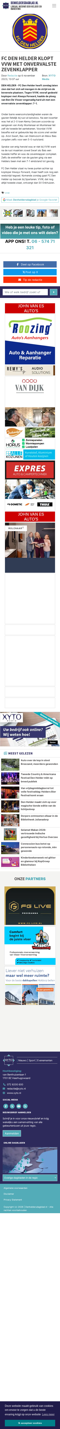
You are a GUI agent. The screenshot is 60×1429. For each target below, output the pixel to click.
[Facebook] (6, 1106)
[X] (12, 1106)
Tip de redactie (32, 279)
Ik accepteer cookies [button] (30, 1423)
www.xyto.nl (14, 1092)
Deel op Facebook (32, 264)
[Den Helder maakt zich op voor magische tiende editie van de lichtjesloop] (10, 806)
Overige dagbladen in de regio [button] (21, 1177)
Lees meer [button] (48, 1414)
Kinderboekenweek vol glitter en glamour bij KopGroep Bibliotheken (38, 861)
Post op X (32, 272)
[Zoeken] (53, 292)
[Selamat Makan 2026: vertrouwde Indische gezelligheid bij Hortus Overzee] (10, 834)
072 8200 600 (15, 1084)
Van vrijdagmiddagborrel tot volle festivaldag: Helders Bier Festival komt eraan (38, 792)
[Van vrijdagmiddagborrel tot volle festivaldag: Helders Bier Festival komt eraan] (10, 792)
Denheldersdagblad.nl (24, 3)
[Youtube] (19, 1106)
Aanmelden (12, 1133)
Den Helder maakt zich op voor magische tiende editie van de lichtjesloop (38, 806)
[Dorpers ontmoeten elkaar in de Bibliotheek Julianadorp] (10, 820)
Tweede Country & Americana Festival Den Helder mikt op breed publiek (38, 778)
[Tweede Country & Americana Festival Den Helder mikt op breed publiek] (10, 778)
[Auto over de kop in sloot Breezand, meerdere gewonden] (10, 764)
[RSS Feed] (25, 1106)
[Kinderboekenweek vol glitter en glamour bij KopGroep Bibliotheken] (10, 862)
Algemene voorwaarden (15, 1188)
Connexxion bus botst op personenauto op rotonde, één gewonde (39, 847)
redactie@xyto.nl (16, 1088)
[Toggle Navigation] (54, 5)
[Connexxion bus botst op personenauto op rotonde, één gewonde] (10, 848)
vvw (7, 192)
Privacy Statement (13, 1199)
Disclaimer (9, 1194)
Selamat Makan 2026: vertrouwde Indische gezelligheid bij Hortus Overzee (39, 833)
